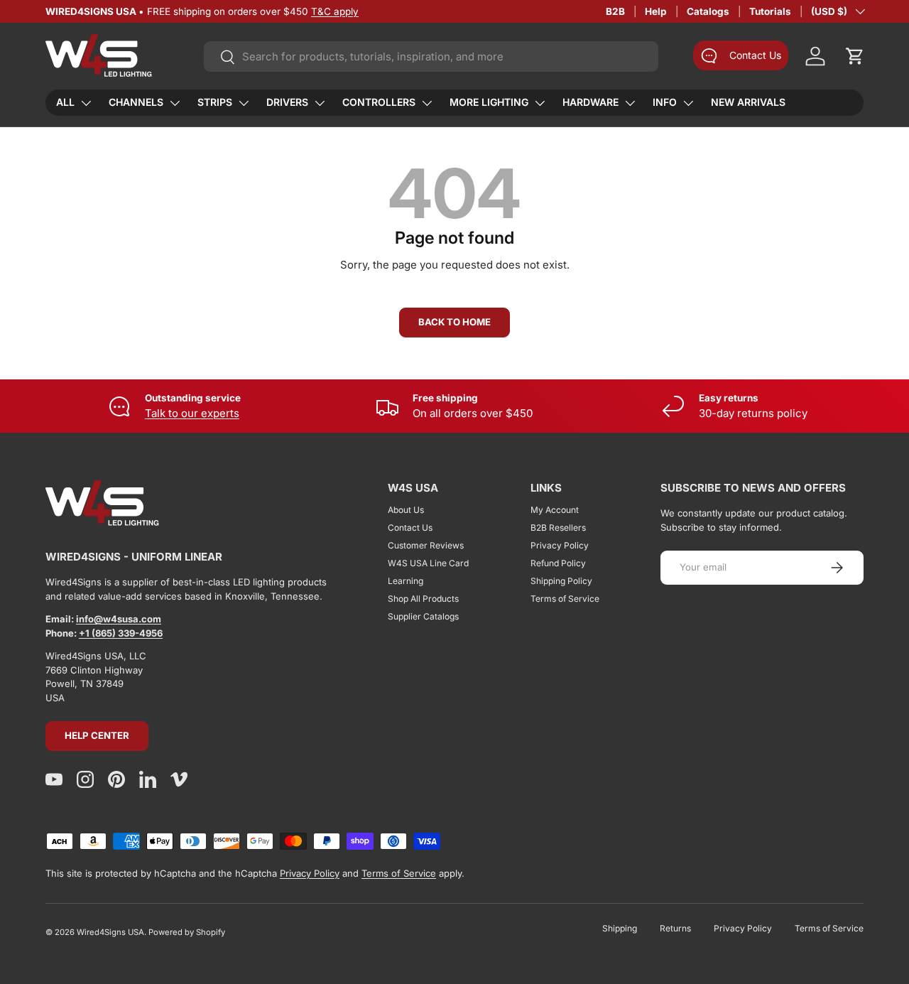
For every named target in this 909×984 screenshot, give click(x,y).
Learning (405, 580)
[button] (855, 56)
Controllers (378, 102)
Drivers (287, 102)
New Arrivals (748, 102)
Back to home (454, 322)
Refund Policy (558, 563)
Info (665, 102)
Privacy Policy (559, 545)
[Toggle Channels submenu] (174, 103)
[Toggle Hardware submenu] (629, 103)
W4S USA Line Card (428, 563)
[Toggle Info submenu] (688, 103)
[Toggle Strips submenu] (243, 103)
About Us (406, 509)
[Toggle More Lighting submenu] (539, 103)
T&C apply (335, 11)
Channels (136, 102)
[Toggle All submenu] (85, 103)
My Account (554, 509)
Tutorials (770, 11)
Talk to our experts (192, 413)
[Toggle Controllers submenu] (426, 103)
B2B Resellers (558, 527)
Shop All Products (423, 598)
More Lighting (489, 102)
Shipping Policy (561, 580)
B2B (615, 11)
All (65, 102)
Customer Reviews (426, 545)
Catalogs (708, 11)
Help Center (97, 735)
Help (656, 11)
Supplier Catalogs (423, 616)
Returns (675, 928)
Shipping (619, 928)
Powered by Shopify (186, 932)
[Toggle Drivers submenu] (319, 103)
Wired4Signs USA (110, 932)
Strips (214, 102)
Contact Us (410, 527)
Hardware (590, 102)
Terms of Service (564, 598)
